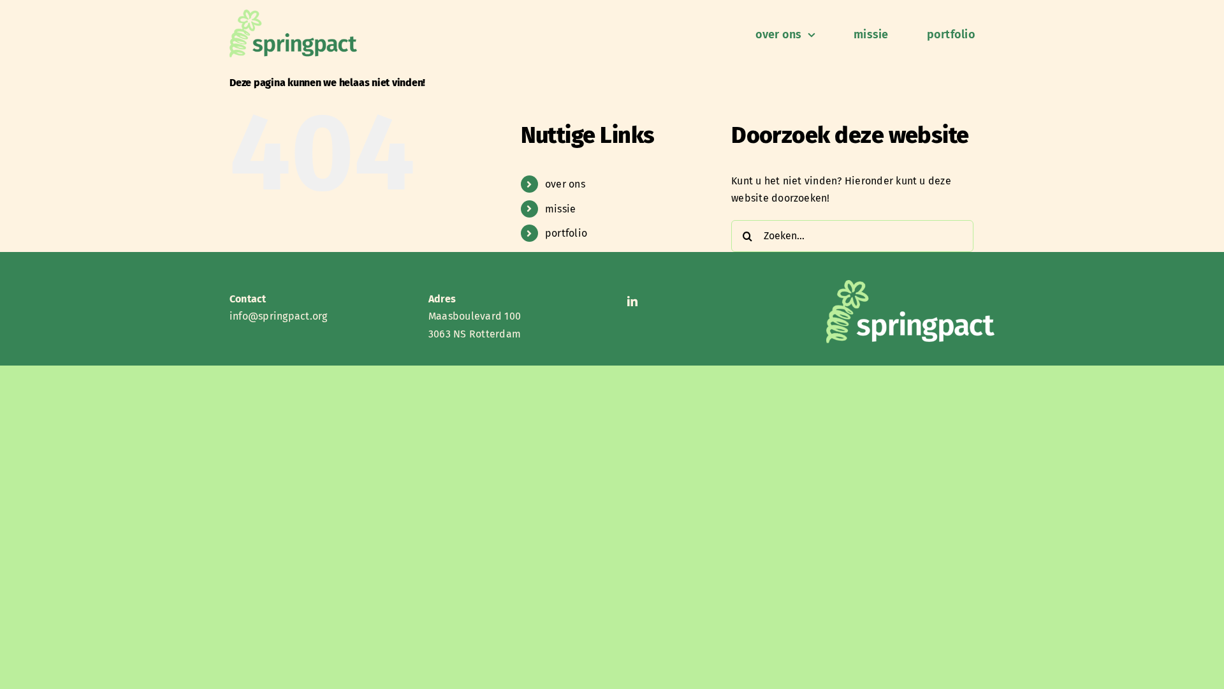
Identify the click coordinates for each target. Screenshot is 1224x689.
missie (560, 209)
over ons (565, 184)
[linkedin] (632, 301)
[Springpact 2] (293, 14)
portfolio (566, 233)
